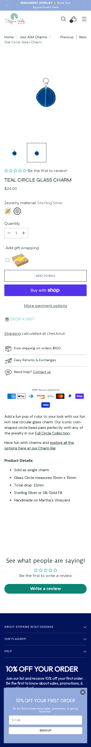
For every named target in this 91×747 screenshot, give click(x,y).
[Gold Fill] (8, 211)
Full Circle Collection (52, 433)
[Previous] (7, 5)
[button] (15, 170)
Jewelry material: (33, 203)
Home (9, 37)
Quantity (12, 223)
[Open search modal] (63, 19)
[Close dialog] (83, 692)
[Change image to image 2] (36, 152)
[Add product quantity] (23, 233)
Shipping (12, 333)
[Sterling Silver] (17, 211)
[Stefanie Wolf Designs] (15, 19)
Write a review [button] (45, 588)
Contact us (42, 372)
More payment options (45, 305)
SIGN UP (45, 730)
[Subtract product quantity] (9, 233)
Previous (67, 37)
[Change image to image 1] (14, 152)
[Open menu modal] (84, 19)
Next (83, 37)
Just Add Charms (33, 37)
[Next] (83, 5)
